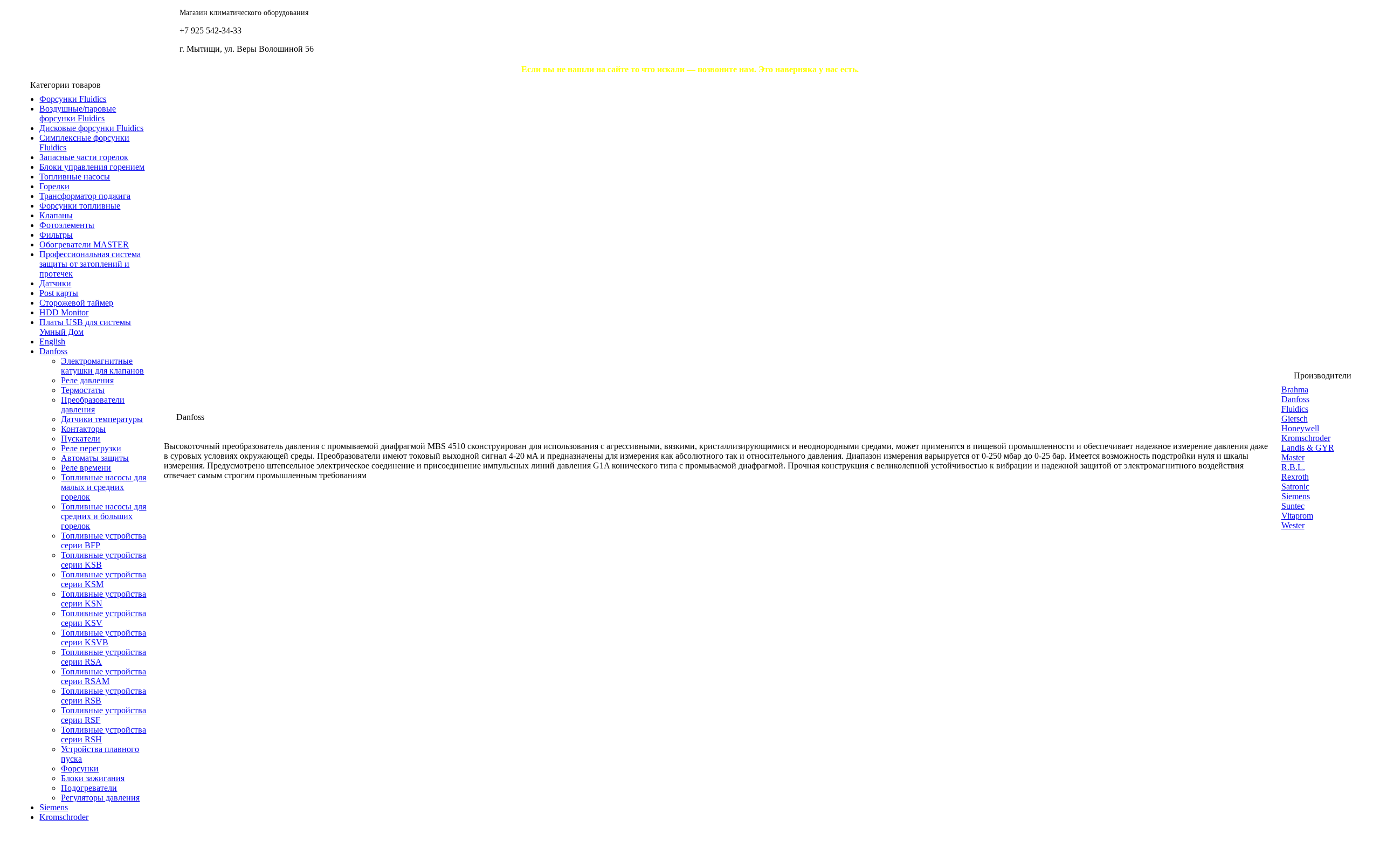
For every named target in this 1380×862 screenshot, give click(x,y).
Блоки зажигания (93, 778)
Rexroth (1295, 476)
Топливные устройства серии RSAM (103, 676)
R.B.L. (1293, 467)
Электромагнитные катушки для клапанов (102, 365)
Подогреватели (89, 787)
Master (1293, 457)
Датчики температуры (102, 419)
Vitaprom (1297, 515)
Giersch (1294, 418)
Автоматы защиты (95, 458)
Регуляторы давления (100, 797)
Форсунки (80, 768)
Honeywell (1300, 428)
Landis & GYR (1307, 447)
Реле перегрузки (91, 448)
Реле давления (87, 380)
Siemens (1295, 496)
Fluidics (1294, 408)
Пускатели (80, 438)
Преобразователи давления (93, 404)
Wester (1293, 525)
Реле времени (86, 467)
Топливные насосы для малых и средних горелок (103, 487)
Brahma (1294, 389)
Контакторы (83, 428)
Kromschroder (1305, 438)
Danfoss (1295, 399)
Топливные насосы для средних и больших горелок (103, 516)
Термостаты (83, 390)
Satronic (1295, 486)
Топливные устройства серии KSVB (103, 637)
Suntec (1293, 506)
